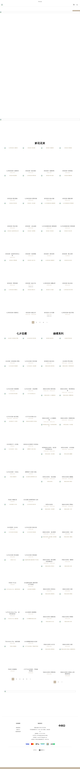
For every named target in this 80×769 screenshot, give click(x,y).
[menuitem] (33, 322)
